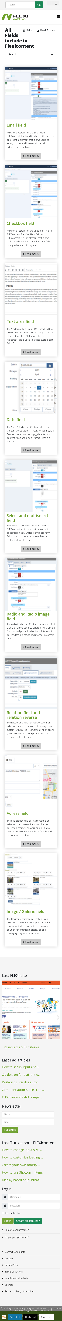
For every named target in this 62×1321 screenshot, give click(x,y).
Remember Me (13, 1213)
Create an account (27, 1221)
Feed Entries (47, 30)
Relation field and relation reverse (23, 715)
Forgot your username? (16, 1229)
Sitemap (9, 1284)
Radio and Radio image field (28, 616)
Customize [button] (46, 1317)
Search (12, 54)
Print (29, 30)
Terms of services (13, 1271)
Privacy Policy (11, 1265)
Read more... (31, 156)
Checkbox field (20, 223)
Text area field (20, 321)
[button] (4, 1317)
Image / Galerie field (26, 911)
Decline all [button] (30, 1317)
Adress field (18, 813)
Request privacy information (19, 1291)
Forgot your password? (16, 1237)
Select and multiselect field (27, 518)
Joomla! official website (16, 1278)
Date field (16, 419)
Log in (7, 1221)
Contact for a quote (14, 1251)
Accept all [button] (15, 1317)
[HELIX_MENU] (58, 17)
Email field (16, 125)
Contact (8, 1258)
